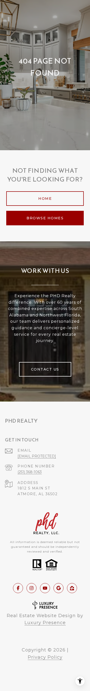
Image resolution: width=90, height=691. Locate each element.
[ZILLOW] (72, 588)
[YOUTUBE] (45, 588)
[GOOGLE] (59, 588)
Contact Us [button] (45, 369)
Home (45, 198)
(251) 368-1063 (30, 472)
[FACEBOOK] (18, 588)
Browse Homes (45, 218)
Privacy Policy (45, 657)
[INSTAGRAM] (31, 588)
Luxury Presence (45, 622)
